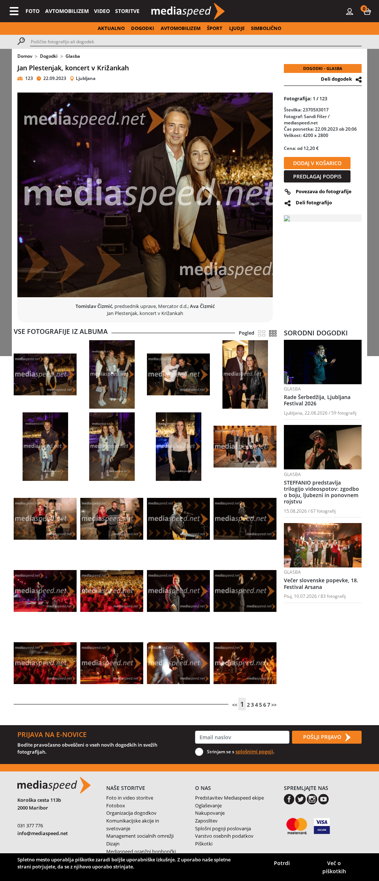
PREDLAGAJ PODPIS (317, 176)
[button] (367, 11)
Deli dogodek (336, 79)
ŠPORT (214, 28)
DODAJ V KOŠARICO (317, 163)
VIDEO (102, 10)
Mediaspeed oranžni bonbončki (141, 851)
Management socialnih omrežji (140, 836)
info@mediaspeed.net (42, 833)
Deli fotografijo (314, 202)
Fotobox (115, 805)
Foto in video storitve (129, 797)
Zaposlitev (206, 820)
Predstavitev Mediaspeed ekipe (229, 797)
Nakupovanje (210, 813)
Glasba (73, 56)
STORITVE (127, 10)
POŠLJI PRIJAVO (323, 736)
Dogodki (48, 56)
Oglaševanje (208, 805)
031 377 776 (30, 825)
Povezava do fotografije (324, 191)
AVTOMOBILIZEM (67, 10)
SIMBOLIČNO (266, 28)
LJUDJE (237, 28)
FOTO (33, 10)
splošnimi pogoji (254, 751)
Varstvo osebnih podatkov (224, 836)
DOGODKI (142, 28)
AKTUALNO (111, 28)
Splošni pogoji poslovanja (223, 828)
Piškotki (203, 843)
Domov (24, 56)
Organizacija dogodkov (131, 813)
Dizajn (113, 843)
